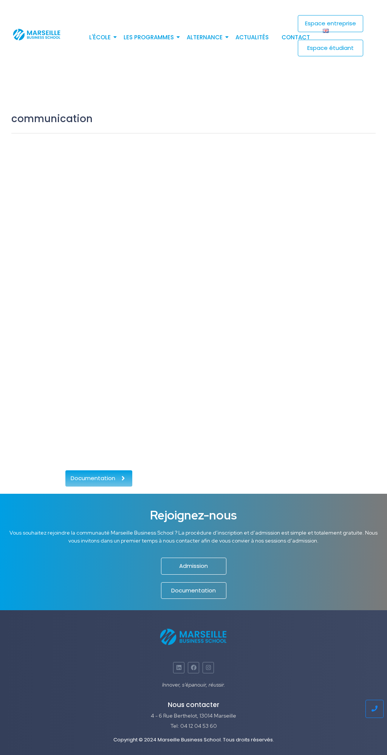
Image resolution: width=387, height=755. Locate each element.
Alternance (205, 37)
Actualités (252, 37)
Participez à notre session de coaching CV (107, 402)
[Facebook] (193, 667)
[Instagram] (208, 667)
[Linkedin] (178, 667)
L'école (100, 37)
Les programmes (149, 37)
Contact (296, 37)
